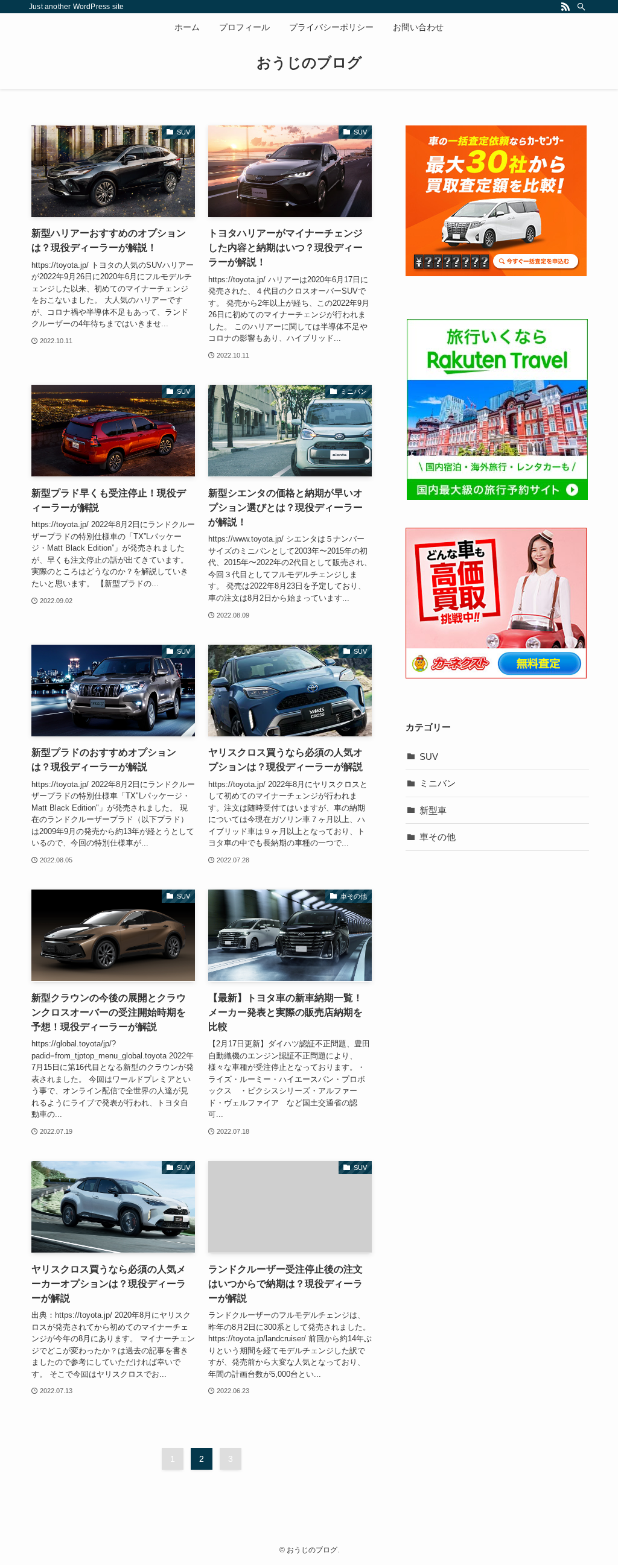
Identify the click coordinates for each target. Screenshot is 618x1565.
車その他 (437, 837)
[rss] (565, 6)
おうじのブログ (309, 62)
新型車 (433, 810)
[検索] (581, 6)
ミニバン (437, 783)
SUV (428, 756)
